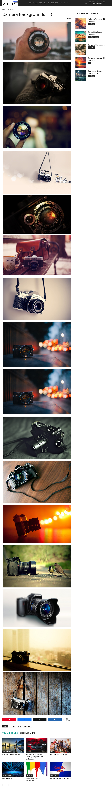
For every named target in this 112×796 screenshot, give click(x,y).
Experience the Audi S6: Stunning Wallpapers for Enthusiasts (34, 757)
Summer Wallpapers (96, 45)
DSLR (19, 726)
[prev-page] (3, 785)
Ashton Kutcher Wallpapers (59, 754)
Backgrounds (7, 752)
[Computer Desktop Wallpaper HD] (80, 75)
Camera (12, 726)
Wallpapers (27, 726)
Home (4, 9)
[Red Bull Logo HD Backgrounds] (60, 769)
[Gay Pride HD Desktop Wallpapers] (36, 769)
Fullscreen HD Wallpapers (11, 754)
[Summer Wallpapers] (80, 49)
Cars (28, 752)
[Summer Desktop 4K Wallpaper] (80, 62)
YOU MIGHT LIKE (10, 733)
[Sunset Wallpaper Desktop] (80, 36)
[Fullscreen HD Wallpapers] (13, 745)
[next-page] (7, 785)
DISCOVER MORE (27, 733)
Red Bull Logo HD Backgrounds (60, 778)
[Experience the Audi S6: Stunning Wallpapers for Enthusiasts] (36, 745)
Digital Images (7, 778)
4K (89, 63)
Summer (92, 47)
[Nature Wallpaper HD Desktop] (80, 23)
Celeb (52, 752)
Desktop (29, 775)
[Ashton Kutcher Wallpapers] (60, 745)
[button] (96, 3)
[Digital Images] (13, 769)
